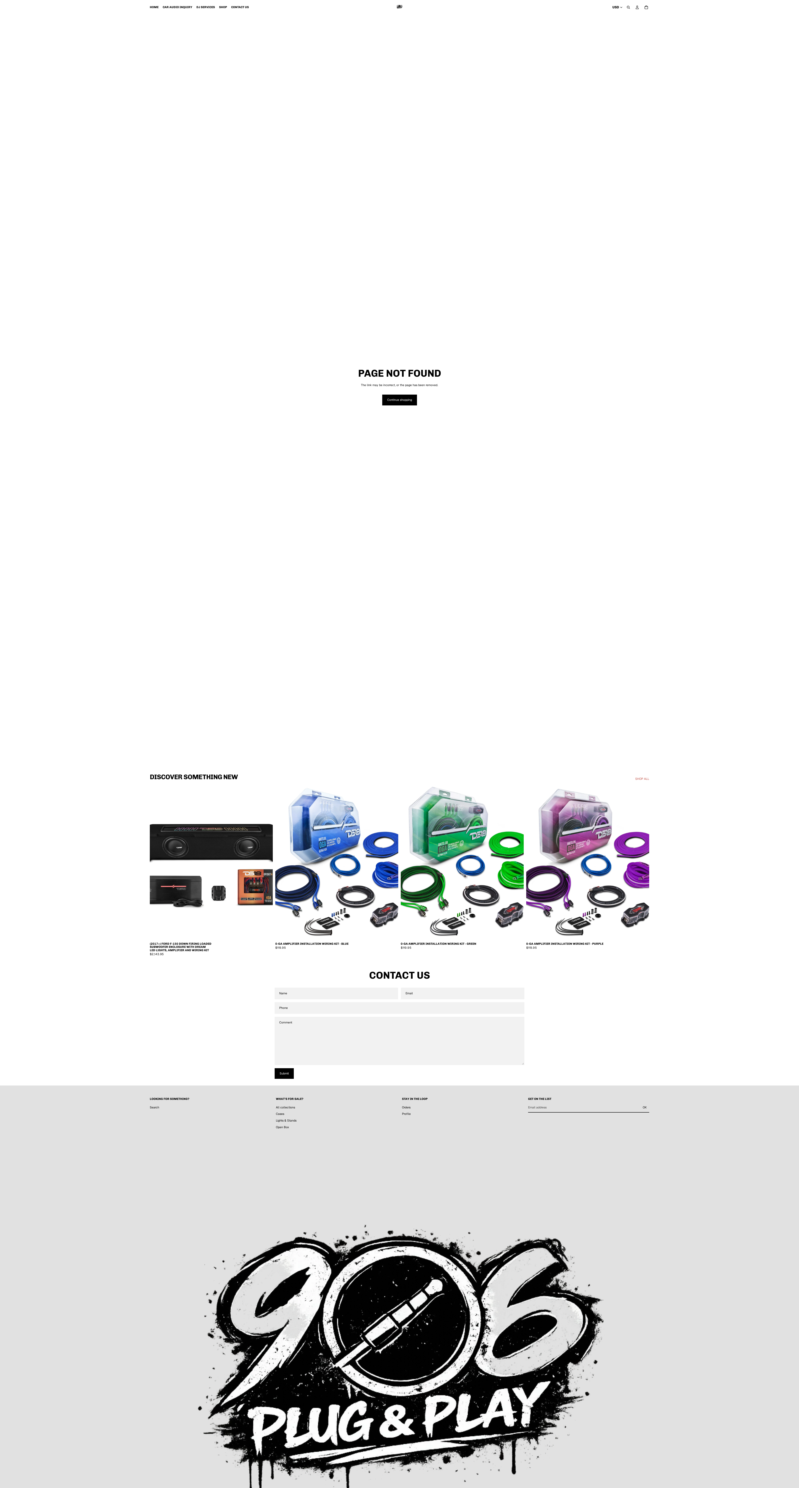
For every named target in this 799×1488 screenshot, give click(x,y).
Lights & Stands (286, 1120)
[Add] (266, 933)
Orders (406, 1107)
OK (645, 1107)
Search (154, 1107)
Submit (284, 1073)
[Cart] (646, 7)
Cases (280, 1114)
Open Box (282, 1127)
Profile (406, 1114)
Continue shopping (399, 400)
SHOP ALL (642, 779)
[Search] (628, 7)
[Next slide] (266, 862)
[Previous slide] (156, 862)
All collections (285, 1107)
